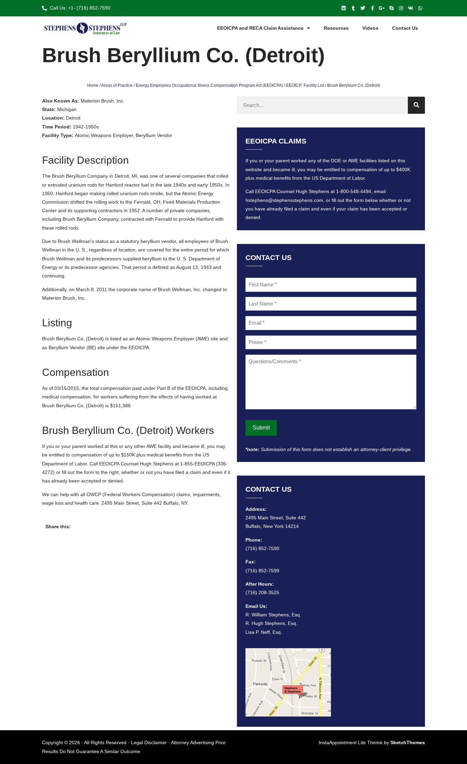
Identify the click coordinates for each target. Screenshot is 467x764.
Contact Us (405, 28)
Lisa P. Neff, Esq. (263, 632)
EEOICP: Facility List (305, 85)
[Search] (416, 105)
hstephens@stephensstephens (278, 200)
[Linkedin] (343, 8)
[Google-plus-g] (382, 8)
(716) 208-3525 (262, 592)
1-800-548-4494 (353, 191)
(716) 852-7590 (262, 548)
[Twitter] (363, 8)
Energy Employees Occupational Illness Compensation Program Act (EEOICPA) (209, 85)
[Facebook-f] (372, 8)
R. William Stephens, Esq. (273, 614)
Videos (370, 28)
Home (92, 85)
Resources (336, 28)
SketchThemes (407, 742)
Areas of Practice (117, 85)
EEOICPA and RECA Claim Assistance (260, 28)
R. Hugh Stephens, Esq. (271, 623)
